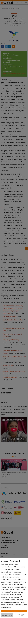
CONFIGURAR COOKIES (21, 615)
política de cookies (7, 605)
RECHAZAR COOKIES (7, 615)
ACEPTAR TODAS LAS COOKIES (14, 611)
